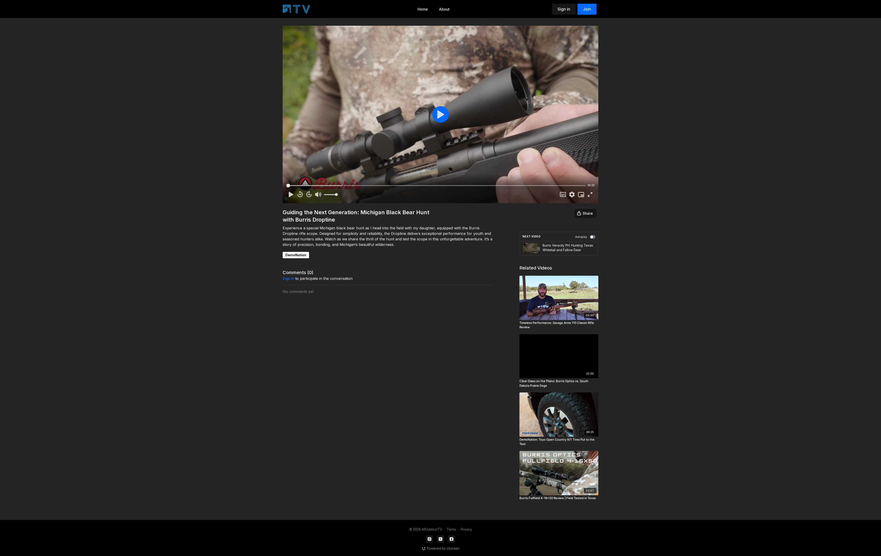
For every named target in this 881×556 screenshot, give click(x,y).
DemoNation (295, 255)
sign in (288, 278)
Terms (451, 529)
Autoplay (581, 237)
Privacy (466, 529)
